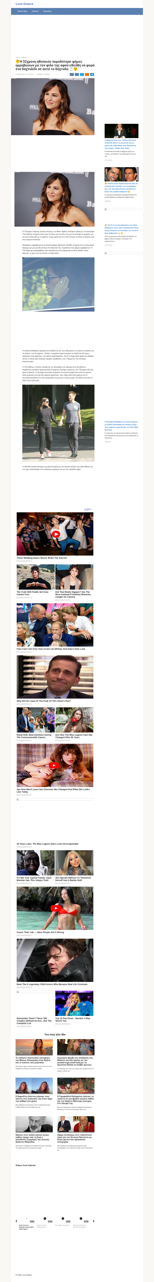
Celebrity (35, 11)
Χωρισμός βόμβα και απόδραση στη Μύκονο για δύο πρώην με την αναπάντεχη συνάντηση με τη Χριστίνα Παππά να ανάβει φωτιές (75, 1061)
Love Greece (24, 4)
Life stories (108, 160)
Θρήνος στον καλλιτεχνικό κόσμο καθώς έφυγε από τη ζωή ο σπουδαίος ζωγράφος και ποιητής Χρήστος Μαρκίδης (32, 1138)
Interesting (47, 11)
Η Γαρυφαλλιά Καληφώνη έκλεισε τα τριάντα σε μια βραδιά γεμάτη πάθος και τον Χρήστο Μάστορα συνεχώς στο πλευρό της (75, 1100)
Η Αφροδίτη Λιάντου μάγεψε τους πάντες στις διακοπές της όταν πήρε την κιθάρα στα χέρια (34, 1098)
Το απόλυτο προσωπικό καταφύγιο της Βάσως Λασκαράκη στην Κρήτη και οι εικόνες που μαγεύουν (33, 1060)
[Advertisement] (77, 34)
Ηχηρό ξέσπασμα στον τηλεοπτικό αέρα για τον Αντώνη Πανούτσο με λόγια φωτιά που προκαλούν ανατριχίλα (74, 1138)
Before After (22, 11)
